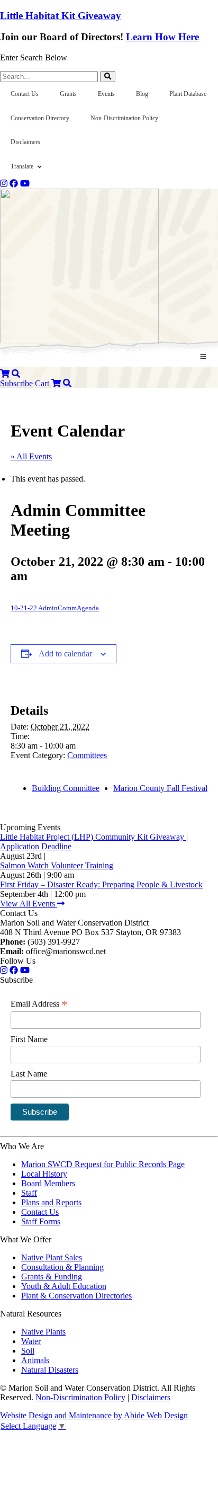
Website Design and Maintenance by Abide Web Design (94, 1415)
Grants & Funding (51, 1276)
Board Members (48, 1183)
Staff (29, 1192)
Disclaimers (150, 1397)
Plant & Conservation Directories (76, 1295)
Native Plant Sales (51, 1257)
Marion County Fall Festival (160, 788)
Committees (87, 755)
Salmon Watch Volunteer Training (56, 865)
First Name (29, 1039)
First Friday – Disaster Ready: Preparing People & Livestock (101, 884)
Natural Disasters (49, 1369)
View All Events (28, 903)
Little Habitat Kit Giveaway (60, 15)
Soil (27, 1350)
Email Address (39, 1004)
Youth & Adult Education (63, 1286)
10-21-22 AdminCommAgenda (55, 608)
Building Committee (65, 788)
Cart (43, 383)
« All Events (31, 456)
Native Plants (43, 1331)
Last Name (29, 1073)
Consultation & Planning (62, 1266)
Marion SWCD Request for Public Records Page (103, 1164)
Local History (44, 1173)
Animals (35, 1360)
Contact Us (40, 1211)
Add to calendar (65, 653)
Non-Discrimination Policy (80, 1397)
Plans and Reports (51, 1202)
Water (31, 1341)
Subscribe (16, 383)
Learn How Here (162, 36)
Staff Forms (40, 1221)
